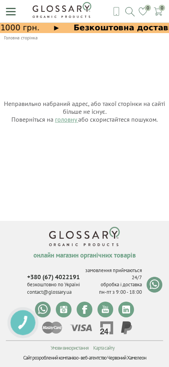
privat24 (106, 327)
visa (81, 327)
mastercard (52, 327)
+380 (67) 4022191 (53, 277)
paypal (126, 327)
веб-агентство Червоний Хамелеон (113, 357)
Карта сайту (103, 348)
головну (66, 119)
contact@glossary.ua (49, 292)
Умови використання (69, 348)
